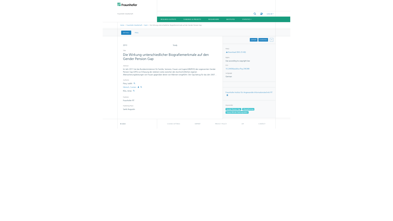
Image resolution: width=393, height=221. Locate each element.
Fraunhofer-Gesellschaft (134, 25)
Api (243, 124)
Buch (146, 25)
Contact (261, 124)
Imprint (198, 124)
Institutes (230, 19)
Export (253, 40)
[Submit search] (254, 13)
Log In (269, 14)
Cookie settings (173, 124)
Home (122, 25)
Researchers (213, 19)
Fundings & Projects (192, 19)
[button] (261, 13)
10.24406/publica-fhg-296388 (237, 69)
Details (126, 33)
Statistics (263, 40)
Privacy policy (221, 124)
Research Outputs (168, 19)
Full (137, 33)
